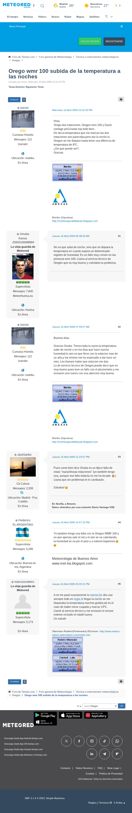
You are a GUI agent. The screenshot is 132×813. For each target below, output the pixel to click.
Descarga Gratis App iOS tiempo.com (21, 744)
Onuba (24, 234)
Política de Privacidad (111, 773)
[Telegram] (104, 754)
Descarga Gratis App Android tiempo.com (23, 738)
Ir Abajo (14, 100)
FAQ (100, 768)
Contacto (65, 768)
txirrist (24, 108)
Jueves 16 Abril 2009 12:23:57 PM (71, 457)
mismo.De (96, 595)
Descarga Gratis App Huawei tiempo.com (23, 749)
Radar (67, 16)
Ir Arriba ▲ (119, 802)
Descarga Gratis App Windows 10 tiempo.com (25, 755)
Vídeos (42, 16)
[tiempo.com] (16, 5)
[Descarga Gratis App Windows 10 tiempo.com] (45, 722)
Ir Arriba (14, 682)
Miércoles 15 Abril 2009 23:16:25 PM (72, 110)
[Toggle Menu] (122, 26)
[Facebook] (79, 741)
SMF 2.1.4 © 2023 (35, 798)
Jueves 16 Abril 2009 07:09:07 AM (70, 326)
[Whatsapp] (117, 741)
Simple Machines (55, 798)
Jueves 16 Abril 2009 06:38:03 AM (70, 236)
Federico (24, 520)
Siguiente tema (35, 86)
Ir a (79, 706)
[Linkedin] (91, 754)
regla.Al (78, 598)
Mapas (80, 16)
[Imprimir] (121, 99)
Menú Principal (17, 26)
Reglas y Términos (98, 802)
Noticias (28, 16)
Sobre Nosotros (84, 768)
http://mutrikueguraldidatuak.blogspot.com (75, 220)
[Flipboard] (117, 754)
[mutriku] (22, 154)
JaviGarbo (24, 454)
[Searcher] (42, 5)
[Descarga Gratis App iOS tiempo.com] (70, 715)
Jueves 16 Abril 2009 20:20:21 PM (71, 584)
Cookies (90, 773)
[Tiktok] (104, 741)
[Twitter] (66, 741)
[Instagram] (92, 741)
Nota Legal (113, 768)
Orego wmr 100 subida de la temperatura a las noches (64, 74)
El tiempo (12, 16)
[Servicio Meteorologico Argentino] (22, 558)
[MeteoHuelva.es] (22, 305)
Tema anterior (17, 86)
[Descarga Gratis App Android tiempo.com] (45, 715)
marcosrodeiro (24, 582)
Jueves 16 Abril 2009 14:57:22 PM (71, 522)
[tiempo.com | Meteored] (18, 724)
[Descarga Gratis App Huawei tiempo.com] (96, 715)
